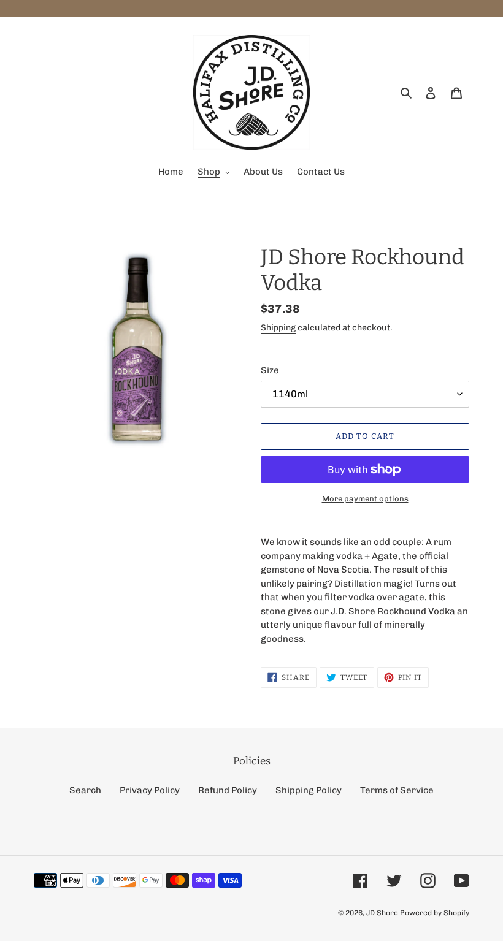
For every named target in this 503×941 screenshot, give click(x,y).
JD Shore (382, 913)
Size (270, 370)
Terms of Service (397, 790)
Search (85, 790)
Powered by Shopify (434, 913)
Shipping (278, 327)
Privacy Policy (150, 790)
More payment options (365, 498)
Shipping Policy (308, 790)
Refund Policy (227, 790)
